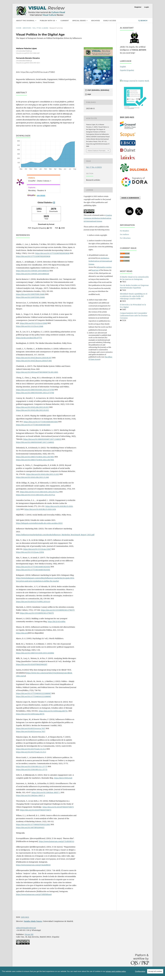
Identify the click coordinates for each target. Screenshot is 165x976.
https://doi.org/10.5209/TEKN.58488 (30, 294)
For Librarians (125, 238)
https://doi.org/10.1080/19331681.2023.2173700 (35, 390)
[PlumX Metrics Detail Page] (19, 182)
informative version (104, 267)
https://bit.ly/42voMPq (56, 621)
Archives (95, 21)
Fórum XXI (29, 934)
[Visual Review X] (138, 215)
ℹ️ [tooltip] (54, 203)
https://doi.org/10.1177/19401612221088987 (33, 693)
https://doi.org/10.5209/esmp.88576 (30, 714)
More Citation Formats (96, 150)
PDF (89, 94)
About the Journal (25, 21)
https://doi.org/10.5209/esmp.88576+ (53, 711)
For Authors (124, 234)
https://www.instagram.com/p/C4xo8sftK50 (33, 865)
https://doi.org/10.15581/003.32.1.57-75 (31, 766)
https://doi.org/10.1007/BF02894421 (30, 827)
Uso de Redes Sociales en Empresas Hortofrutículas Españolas (134, 286)
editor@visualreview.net (26, 928)
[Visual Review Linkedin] (129, 215)
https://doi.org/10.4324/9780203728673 (58, 807)
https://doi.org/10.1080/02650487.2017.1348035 (42, 439)
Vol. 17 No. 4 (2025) (40, 28)
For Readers (124, 231)
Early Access (109, 21)
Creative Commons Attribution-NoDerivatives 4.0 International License (98, 218)
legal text (95, 270)
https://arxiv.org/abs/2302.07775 (29, 338)
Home (18, 28)
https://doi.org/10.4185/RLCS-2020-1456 (40, 509)
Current (65, 21)
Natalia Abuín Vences (33, 921)
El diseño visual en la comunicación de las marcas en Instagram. (134, 278)
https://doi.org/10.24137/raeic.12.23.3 (31, 749)
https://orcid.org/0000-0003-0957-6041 (28, 63)
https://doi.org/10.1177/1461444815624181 (33, 566)
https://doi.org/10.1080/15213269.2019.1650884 (35, 653)
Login (146, 7)
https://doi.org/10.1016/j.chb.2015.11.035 (42, 474)
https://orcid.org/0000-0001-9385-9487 (28, 53)
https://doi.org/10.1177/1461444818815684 (41, 422)
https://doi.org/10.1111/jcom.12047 (37, 549)
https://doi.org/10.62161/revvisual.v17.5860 (38, 72)
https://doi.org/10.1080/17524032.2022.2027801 (35, 457)
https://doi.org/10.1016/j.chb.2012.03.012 (32, 407)
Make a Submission (130, 198)
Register (137, 7)
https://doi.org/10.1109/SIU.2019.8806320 (32, 274)
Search (143, 21)
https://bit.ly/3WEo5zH (63, 778)
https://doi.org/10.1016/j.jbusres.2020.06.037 (34, 358)
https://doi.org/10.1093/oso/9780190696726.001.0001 (37, 372)
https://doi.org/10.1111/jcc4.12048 (33, 323)
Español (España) (127, 70)
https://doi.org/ (22, 633)
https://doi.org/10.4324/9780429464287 (31, 664)
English (123, 66)
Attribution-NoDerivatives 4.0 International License (100, 261)
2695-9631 (25, 917)
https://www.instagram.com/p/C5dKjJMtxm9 (34, 894)
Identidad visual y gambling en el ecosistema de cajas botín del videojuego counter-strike (133, 296)
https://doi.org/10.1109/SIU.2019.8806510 (32, 271)
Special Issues (79, 21)
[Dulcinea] (134, 172)
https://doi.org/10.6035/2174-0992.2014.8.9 (33, 601)
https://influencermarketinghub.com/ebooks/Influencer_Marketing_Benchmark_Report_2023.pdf (55, 534)
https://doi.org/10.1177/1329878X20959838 (52, 253)
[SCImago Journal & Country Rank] (134, 81)
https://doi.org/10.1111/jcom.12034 (30, 552)
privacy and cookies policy (116, 971)
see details (41, 195)
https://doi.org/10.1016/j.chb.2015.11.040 (32, 477)
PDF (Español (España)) (98, 90)
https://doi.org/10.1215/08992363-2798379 (58, 610)
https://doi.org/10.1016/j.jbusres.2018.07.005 (34, 361)
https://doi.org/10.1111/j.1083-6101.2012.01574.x (39, 492)
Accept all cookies (155, 971)
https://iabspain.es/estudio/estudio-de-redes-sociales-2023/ (39, 523)
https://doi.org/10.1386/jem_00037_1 (46, 792)
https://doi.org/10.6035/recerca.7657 (30, 728)
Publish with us (47, 21)
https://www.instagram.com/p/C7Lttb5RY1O (56, 841)
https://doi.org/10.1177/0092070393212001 (33, 824)
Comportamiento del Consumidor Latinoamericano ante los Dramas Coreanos (133, 315)
